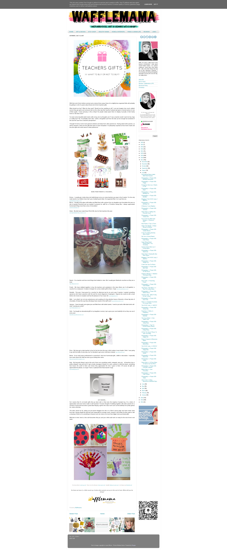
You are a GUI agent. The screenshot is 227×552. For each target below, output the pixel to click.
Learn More (148, 4)
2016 (142, 397)
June (143, 384)
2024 (142, 144)
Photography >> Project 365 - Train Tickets (149, 373)
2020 (142, 153)
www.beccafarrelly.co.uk (74, 207)
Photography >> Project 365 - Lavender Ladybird (149, 366)
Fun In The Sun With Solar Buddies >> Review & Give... (148, 220)
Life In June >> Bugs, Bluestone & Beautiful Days (149, 380)
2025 (142, 142)
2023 (142, 146)
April (143, 388)
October (144, 166)
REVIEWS (147, 31)
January (144, 395)
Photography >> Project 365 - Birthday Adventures (149, 178)
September (145, 168)
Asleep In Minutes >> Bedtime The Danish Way (149, 274)
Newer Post (73, 514)
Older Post (131, 514)
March (144, 390)
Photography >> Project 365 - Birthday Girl (149, 203)
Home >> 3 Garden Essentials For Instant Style (149, 302)
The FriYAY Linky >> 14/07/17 (149, 305)
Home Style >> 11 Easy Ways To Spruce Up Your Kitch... (149, 363)
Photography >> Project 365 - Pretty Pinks (149, 329)
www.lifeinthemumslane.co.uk (75, 200)
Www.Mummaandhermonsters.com (77, 314)
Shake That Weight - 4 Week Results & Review (149, 226)
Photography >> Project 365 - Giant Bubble (149, 285)
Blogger (134, 545)
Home (102, 514)
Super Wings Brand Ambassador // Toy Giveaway (147, 243)
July (143, 172)
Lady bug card (83, 485)
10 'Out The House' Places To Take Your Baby (149, 333)
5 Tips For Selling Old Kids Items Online (148, 233)
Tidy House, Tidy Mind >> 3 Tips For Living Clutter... (149, 288)
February (144, 392)
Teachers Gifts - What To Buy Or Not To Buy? (149, 295)
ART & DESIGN (80, 31)
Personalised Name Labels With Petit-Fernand (148, 175)
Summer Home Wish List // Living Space (148, 247)
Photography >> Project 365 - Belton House (149, 292)
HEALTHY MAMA (104, 31)
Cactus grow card (101, 485)
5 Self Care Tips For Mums (148, 264)
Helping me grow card (114, 485)
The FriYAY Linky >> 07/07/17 (149, 346)
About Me (141, 79)
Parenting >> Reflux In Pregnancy (147, 311)
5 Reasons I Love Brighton (148, 206)
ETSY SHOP (92, 31)
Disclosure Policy (143, 85)
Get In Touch (142, 81)
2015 (142, 399)
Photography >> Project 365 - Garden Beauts (149, 230)
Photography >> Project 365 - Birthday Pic (149, 192)
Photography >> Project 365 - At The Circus (149, 271)
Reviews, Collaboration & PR (146, 83)
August (144, 170)
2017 (142, 159)
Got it (156, 4)
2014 (142, 402)
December (145, 161)
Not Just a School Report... (149, 236)
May (143, 386)
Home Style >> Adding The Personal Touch (148, 212)
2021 (142, 151)
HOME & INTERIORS (118, 31)
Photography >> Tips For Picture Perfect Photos (148, 325)
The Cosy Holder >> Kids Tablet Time (148, 318)
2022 (142, 149)
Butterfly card (129, 485)
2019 (142, 155)
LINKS (154, 31)
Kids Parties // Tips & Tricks (149, 223)
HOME (71, 31)
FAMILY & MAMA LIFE (134, 31)
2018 (142, 157)
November (145, 164)
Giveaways (141, 87)
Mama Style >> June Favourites (147, 370)
